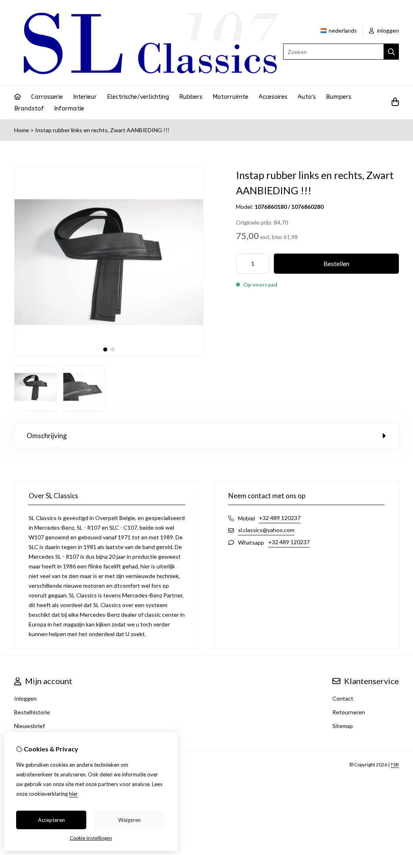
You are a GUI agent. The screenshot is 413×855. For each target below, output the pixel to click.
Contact (342, 698)
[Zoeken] (391, 52)
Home (21, 130)
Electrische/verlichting (138, 96)
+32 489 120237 (279, 517)
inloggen (387, 30)
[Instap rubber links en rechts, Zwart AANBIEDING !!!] (109, 354)
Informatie (69, 108)
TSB (394, 764)
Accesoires (273, 96)
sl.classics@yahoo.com (266, 529)
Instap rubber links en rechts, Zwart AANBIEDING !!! (102, 130)
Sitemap (342, 725)
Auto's (307, 96)
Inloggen (25, 698)
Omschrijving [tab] (47, 435)
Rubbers (190, 96)
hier (73, 794)
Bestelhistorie (32, 712)
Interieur (85, 96)
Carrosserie (47, 96)
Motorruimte (230, 96)
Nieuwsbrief (29, 725)
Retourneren (348, 712)
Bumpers (338, 96)
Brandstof (29, 108)
